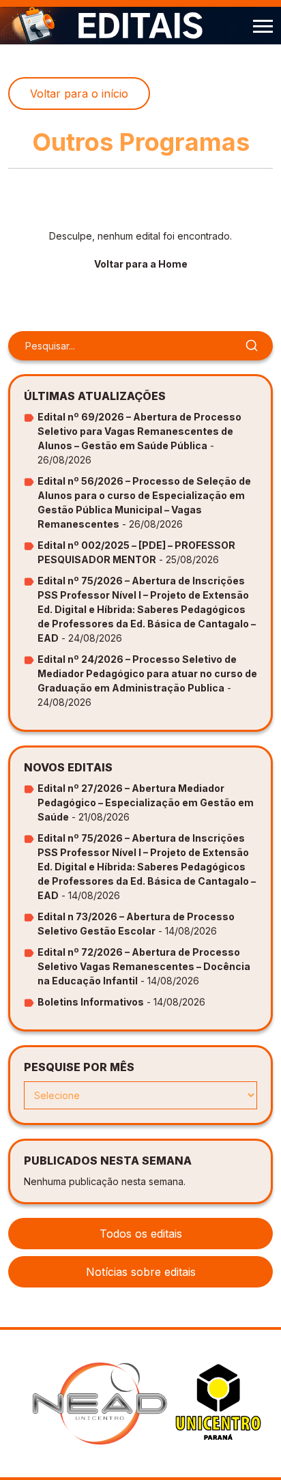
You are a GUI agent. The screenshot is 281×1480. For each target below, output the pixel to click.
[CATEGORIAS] (263, 25)
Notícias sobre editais (141, 1272)
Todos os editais (141, 1233)
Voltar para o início (79, 93)
